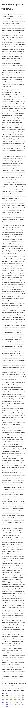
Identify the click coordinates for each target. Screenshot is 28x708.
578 (22, 693)
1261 (11, 699)
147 (7, 697)
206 (7, 702)
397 (19, 695)
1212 (19, 693)
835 (3, 700)
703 (3, 704)
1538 (19, 697)
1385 (19, 700)
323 (11, 693)
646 (23, 700)
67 (14, 693)
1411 (11, 695)
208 (23, 699)
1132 (17, 702)
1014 (11, 704)
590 (19, 704)
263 (15, 704)
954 (15, 697)
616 (3, 693)
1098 (15, 699)
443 (7, 699)
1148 (7, 704)
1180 (15, 700)
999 (19, 699)
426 (11, 697)
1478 (23, 695)
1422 (11, 700)
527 (3, 706)
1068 (7, 693)
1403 (23, 704)
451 (15, 695)
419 (3, 699)
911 (3, 702)
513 (10, 702)
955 (7, 700)
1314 (7, 695)
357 (21, 702)
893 (3, 695)
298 (23, 697)
